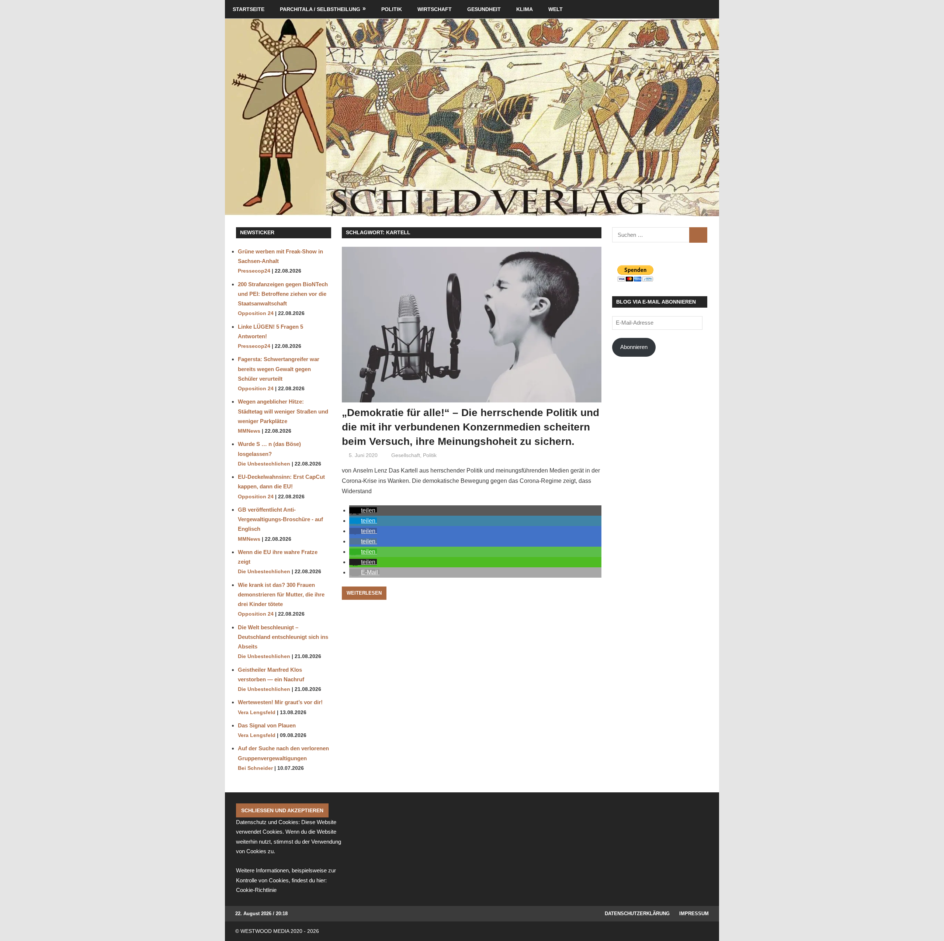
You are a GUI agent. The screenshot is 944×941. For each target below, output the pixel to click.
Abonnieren (634, 347)
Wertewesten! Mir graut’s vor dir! (280, 702)
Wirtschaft (434, 9)
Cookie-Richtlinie (256, 890)
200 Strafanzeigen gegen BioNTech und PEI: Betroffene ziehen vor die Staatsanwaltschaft (283, 294)
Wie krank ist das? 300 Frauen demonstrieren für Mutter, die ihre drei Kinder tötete (281, 595)
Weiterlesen (364, 593)
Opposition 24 (256, 313)
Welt (555, 9)
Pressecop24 (254, 271)
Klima (524, 9)
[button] (363, 510)
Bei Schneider (255, 768)
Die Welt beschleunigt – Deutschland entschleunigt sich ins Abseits (283, 637)
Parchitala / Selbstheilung (320, 9)
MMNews (249, 431)
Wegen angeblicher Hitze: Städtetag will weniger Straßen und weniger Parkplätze (283, 411)
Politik (391, 9)
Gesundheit (484, 9)
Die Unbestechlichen (264, 464)
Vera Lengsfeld (256, 712)
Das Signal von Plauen (267, 725)
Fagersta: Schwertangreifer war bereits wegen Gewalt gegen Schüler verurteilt (278, 369)
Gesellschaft (405, 455)
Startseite (248, 9)
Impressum (694, 913)
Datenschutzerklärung (637, 913)
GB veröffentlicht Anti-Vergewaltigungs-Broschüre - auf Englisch (280, 519)
